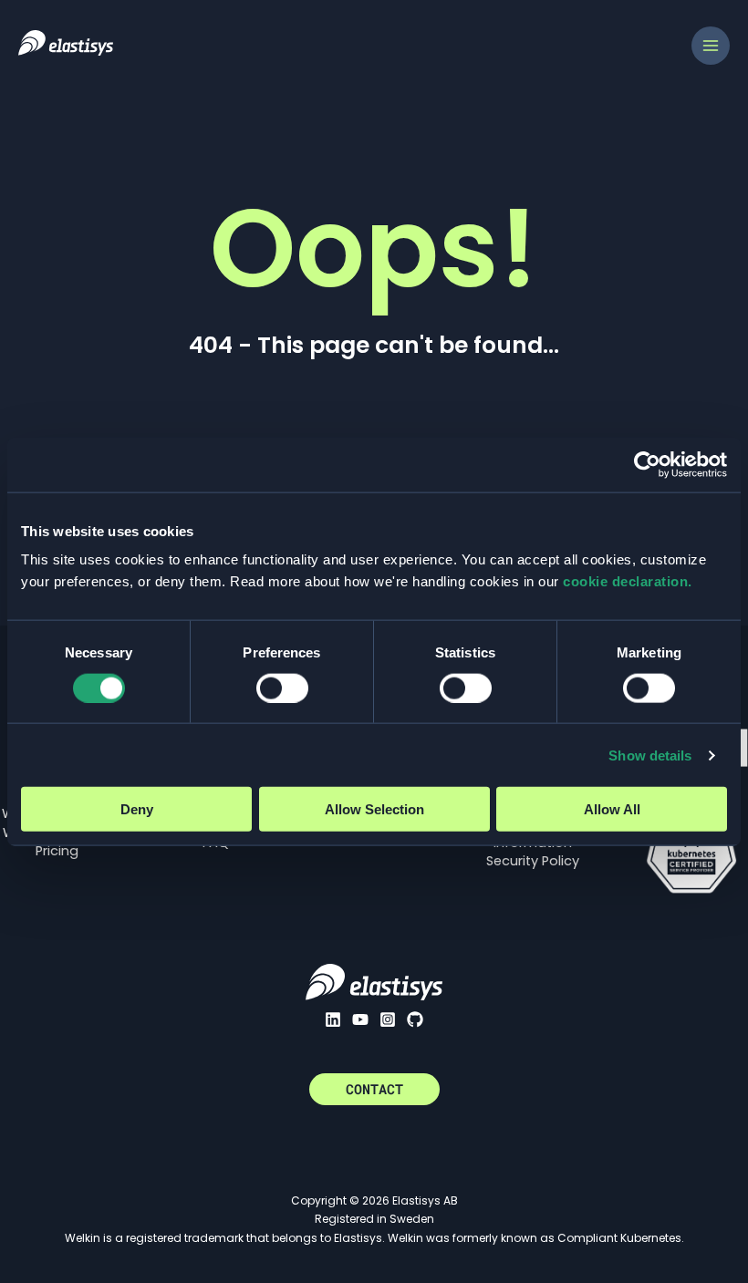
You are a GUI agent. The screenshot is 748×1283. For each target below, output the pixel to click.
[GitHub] (415, 1019)
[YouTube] (360, 1019)
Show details (649, 754)
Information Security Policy (532, 851)
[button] (374, 1089)
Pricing (57, 851)
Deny (136, 809)
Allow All (612, 809)
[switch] (282, 687)
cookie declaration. (627, 581)
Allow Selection (374, 809)
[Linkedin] (333, 1019)
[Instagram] (387, 1019)
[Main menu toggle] (710, 45)
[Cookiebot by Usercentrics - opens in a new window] (647, 464)
